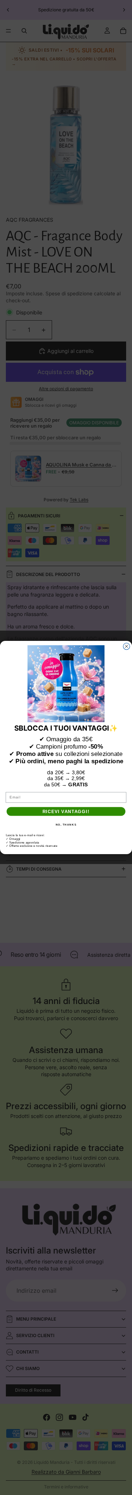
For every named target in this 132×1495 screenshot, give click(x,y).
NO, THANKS (66, 824)
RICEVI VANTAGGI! (66, 811)
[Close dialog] (126, 646)
